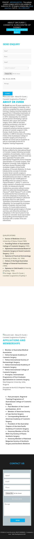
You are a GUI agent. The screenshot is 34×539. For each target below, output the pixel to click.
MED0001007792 (16, 2)
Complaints (29, 532)
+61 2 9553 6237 (24, 8)
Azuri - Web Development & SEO (17, 534)
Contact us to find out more (18, 31)
